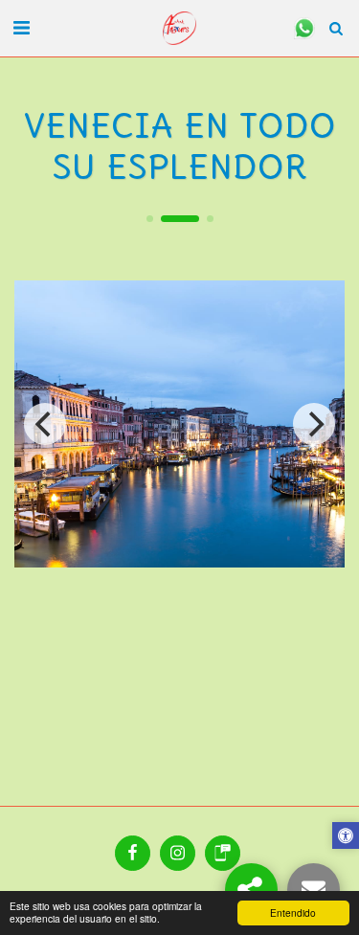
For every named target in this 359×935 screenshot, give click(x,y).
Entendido (293, 912)
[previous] (45, 424)
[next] (314, 424)
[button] (21, 27)
